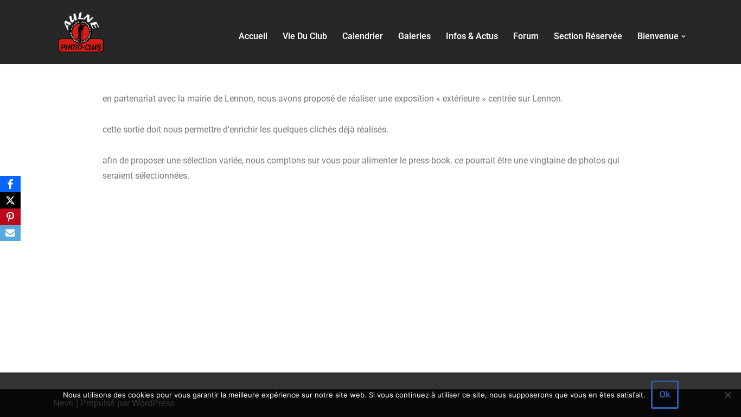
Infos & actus (472, 36)
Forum (526, 36)
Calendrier (362, 36)
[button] (683, 36)
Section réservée (588, 36)
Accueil (253, 36)
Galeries (414, 36)
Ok (664, 394)
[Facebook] (10, 184)
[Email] (10, 233)
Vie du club (305, 36)
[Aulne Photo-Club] (80, 32)
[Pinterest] (10, 216)
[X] (10, 200)
